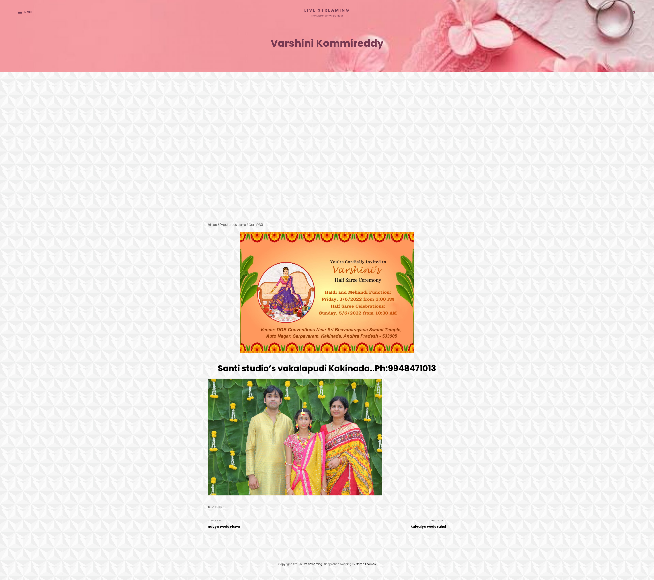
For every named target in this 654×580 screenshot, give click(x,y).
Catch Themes (366, 564)
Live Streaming (327, 10)
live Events (218, 506)
